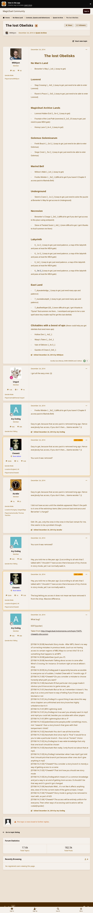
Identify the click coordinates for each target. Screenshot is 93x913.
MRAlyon (12, 33)
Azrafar (52, 361)
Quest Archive (41, 33)
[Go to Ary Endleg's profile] (15, 410)
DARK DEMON (68, 361)
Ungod (16, 382)
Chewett (16, 453)
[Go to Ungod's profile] (15, 373)
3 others (79, 361)
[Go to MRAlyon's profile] (7, 33)
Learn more (4, 4)
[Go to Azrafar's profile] (15, 484)
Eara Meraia (59, 361)
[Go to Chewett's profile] (15, 444)
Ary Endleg (16, 419)
